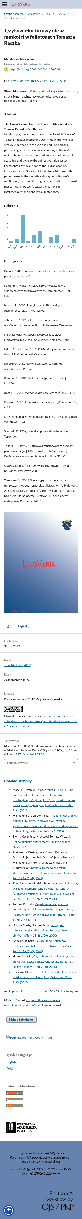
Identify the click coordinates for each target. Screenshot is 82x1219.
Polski (10, 1068)
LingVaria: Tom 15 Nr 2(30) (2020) (35, 966)
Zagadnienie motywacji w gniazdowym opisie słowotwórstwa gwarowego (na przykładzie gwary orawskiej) (43, 909)
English (11, 1062)
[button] (8, 1210)
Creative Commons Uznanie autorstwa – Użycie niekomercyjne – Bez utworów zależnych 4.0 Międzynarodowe (40, 721)
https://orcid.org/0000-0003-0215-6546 (35, 69)
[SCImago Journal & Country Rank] (29, 1037)
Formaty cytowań (17, 762)
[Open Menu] (4, 4)
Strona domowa (13, 13)
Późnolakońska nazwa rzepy (31, 841)
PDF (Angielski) (19, 626)
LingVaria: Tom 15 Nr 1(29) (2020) (35, 899)
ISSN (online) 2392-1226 (46, 1171)
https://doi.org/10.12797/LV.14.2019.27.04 (38, 81)
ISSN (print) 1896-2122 (37, 1169)
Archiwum (34, 13)
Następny (67, 991)
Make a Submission (21, 1019)
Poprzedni (15, 991)
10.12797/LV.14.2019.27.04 (26, 754)
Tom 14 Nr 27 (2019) (58, 13)
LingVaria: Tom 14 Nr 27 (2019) (43, 831)
